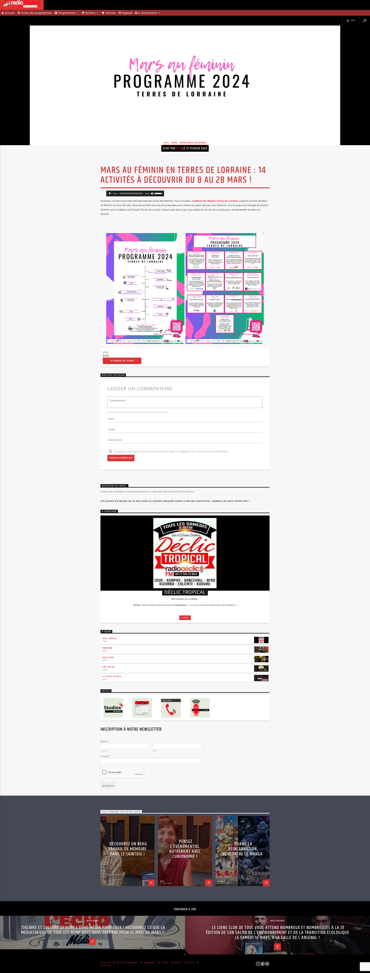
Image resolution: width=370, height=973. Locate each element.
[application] (135, 193)
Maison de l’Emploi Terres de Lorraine (216, 200)
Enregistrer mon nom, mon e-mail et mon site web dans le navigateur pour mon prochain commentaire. (171, 451)
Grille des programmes (36, 12)
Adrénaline (107, 648)
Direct (353, 20)
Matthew (221, 881)
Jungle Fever (108, 657)
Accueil (10, 12)
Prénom (103, 750)
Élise (179, 148)
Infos (174, 142)
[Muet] (152, 193)
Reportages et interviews (193, 142)
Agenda (127, 12)
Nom (104, 741)
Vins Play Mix (108, 667)
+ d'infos (185, 617)
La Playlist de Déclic (112, 676)
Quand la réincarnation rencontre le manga (243, 848)
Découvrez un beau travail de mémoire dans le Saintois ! (127, 848)
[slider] (159, 193)
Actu (166, 142)
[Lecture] (110, 193)
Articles (111, 12)
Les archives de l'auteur (122, 361)
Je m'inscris (108, 785)
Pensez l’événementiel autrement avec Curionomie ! (185, 849)
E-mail (105, 756)
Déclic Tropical (109, 638)
